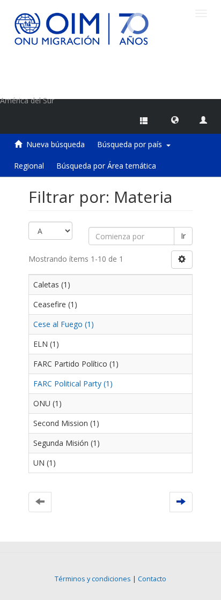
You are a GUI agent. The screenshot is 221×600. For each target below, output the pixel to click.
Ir (183, 236)
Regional (29, 166)
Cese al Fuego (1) (63, 324)
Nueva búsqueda (55, 144)
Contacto (152, 578)
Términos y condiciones (93, 578)
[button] (175, 119)
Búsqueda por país (131, 144)
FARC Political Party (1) (73, 383)
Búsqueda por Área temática (106, 166)
